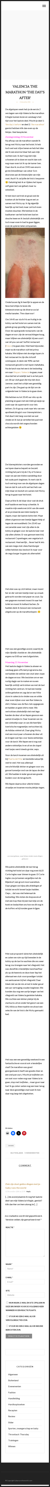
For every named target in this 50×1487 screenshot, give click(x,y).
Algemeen (13, 1374)
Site (8, 1291)
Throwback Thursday (18, 1434)
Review (11, 1416)
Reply (29, 1191)
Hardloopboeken (16, 1404)
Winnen (11, 1446)
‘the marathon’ (37, 124)
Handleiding (14, 1398)
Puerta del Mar (15, 759)
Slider (11, 1422)
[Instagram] (47, 1476)
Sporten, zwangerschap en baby (23, 1428)
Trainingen (13, 1440)
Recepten (12, 1410)
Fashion (12, 1392)
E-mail (9, 1277)
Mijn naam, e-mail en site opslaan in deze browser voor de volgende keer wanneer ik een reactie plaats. (25, 1306)
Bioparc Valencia (21, 372)
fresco (9, 345)
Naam (9, 1264)
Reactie (10, 1227)
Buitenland (17, 1153)
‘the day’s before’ (13, 124)
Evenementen (32, 1153)
